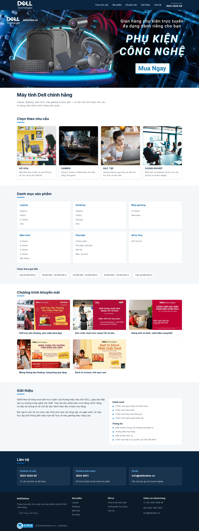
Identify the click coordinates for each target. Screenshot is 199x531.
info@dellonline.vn (143, 475)
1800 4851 (82, 475)
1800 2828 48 (174, 6)
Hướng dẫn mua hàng (117, 506)
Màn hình (76, 510)
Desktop (76, 506)
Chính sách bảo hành (117, 502)
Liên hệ (157, 5)
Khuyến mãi (131, 5)
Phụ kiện (76, 514)
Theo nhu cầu (101, 5)
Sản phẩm (117, 5)
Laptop (75, 502)
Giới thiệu (145, 5)
